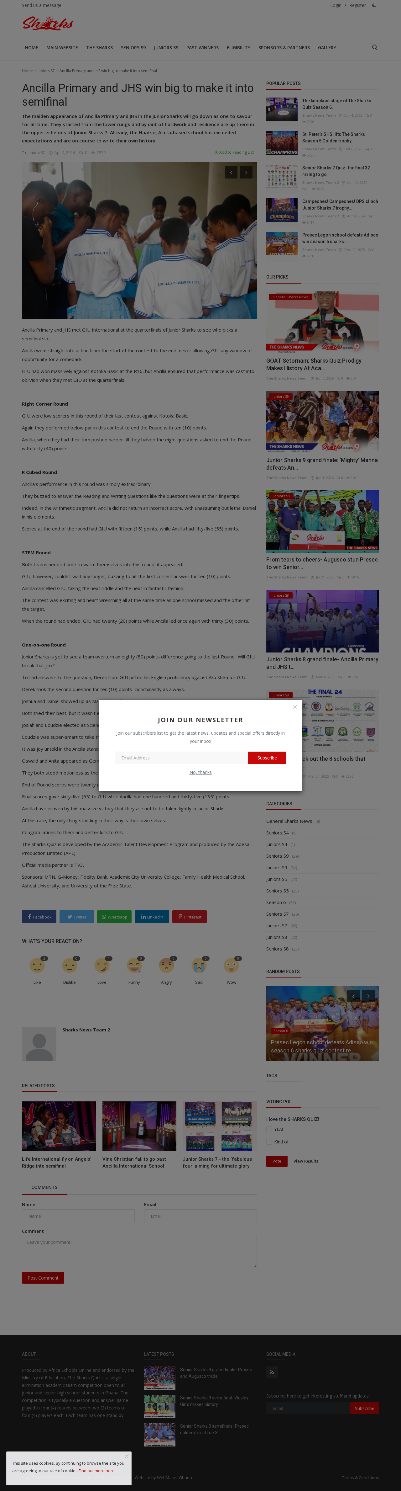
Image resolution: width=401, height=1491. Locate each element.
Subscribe (267, 758)
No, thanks (201, 772)
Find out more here (97, 1470)
